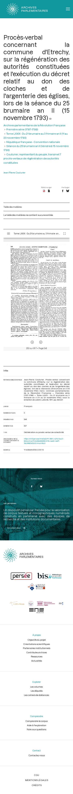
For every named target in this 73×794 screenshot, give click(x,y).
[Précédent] (32, 342)
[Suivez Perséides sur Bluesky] (41, 486)
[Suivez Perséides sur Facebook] (31, 486)
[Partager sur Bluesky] (67, 191)
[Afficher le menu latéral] (8, 233)
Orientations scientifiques (36, 644)
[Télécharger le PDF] (44, 191)
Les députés (37, 690)
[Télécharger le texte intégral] (49, 191)
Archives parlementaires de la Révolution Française (34, 125)
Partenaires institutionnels (36, 648)
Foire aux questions (36, 729)
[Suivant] (40, 342)
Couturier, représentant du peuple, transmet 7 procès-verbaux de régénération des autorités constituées (32, 158)
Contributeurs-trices (36, 652)
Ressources (36, 656)
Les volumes (36, 686)
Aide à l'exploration (36, 725)
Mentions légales (36, 780)
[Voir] (50, 117)
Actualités (36, 660)
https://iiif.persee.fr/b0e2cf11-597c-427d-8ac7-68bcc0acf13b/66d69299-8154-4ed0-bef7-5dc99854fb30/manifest (44, 441)
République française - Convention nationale (33, 142)
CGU (36, 775)
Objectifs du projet (36, 639)
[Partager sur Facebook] (62, 191)
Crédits (37, 785)
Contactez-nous (36, 755)
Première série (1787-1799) (22, 129)
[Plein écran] (64, 233)
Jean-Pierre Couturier (14, 172)
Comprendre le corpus (36, 721)
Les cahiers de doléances (36, 695)
